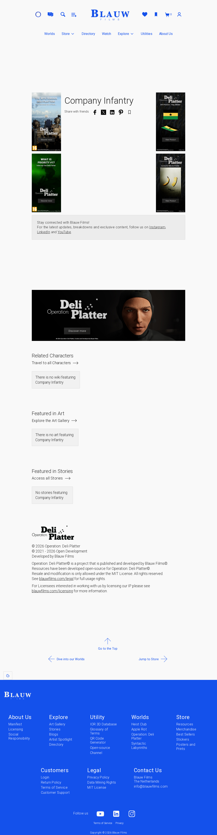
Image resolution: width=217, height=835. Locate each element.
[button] (68, 34)
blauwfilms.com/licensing (52, 591)
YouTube (64, 232)
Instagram (157, 227)
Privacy (119, 823)
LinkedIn (43, 232)
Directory (88, 34)
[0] (167, 14)
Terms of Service (102, 823)
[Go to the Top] (107, 659)
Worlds (49, 34)
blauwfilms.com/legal (56, 579)
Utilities (146, 34)
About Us (166, 34)
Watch (106, 34)
